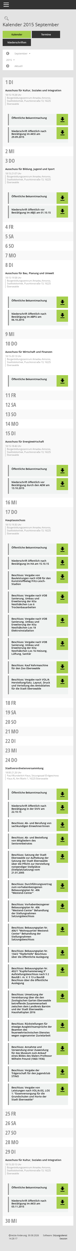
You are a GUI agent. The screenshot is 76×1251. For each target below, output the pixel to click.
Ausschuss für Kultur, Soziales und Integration (33, 90)
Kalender (16, 34)
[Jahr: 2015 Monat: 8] (8, 53)
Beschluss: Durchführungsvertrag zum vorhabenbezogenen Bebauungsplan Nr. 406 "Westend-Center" (31, 889)
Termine (46, 34)
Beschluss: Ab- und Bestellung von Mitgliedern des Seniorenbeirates (29, 840)
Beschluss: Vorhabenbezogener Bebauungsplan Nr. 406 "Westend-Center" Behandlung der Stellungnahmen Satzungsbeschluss (30, 910)
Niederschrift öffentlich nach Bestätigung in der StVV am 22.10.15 (28, 808)
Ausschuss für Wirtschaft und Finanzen (28, 351)
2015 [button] (9, 60)
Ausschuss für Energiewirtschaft (24, 441)
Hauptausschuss (15, 520)
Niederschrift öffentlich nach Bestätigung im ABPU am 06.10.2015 (28, 316)
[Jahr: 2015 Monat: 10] (8, 66)
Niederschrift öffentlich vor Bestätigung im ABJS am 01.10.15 (31, 211)
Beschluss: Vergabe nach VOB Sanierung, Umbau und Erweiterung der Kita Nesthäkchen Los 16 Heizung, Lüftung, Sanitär (29, 648)
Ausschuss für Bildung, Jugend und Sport (30, 169)
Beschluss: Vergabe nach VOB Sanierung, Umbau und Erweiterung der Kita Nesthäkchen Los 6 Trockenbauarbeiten (29, 601)
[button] (62, 119)
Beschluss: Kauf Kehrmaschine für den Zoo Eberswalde (29, 667)
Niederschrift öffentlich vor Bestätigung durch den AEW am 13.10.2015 (30, 485)
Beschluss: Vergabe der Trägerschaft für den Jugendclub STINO (30, 1073)
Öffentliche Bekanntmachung (29, 118)
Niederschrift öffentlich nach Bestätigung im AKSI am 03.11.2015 (28, 1203)
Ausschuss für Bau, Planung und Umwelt (29, 273)
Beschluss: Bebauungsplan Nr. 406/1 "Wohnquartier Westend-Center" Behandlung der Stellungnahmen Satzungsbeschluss (30, 933)
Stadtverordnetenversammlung (24, 768)
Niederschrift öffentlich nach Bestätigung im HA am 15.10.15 (30, 562)
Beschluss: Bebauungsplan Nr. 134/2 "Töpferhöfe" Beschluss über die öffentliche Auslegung (30, 954)
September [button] (21, 53)
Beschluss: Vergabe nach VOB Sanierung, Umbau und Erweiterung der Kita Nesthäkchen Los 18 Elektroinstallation (29, 624)
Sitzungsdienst (60, 1237)
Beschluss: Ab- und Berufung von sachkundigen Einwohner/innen (31, 825)
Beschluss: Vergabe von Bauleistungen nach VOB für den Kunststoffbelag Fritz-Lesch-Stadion (31, 580)
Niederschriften (16, 42)
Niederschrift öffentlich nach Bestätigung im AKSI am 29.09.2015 (28, 134)
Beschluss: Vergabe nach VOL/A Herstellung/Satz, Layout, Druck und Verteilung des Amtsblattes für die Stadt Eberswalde (30, 684)
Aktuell (18, 66)
